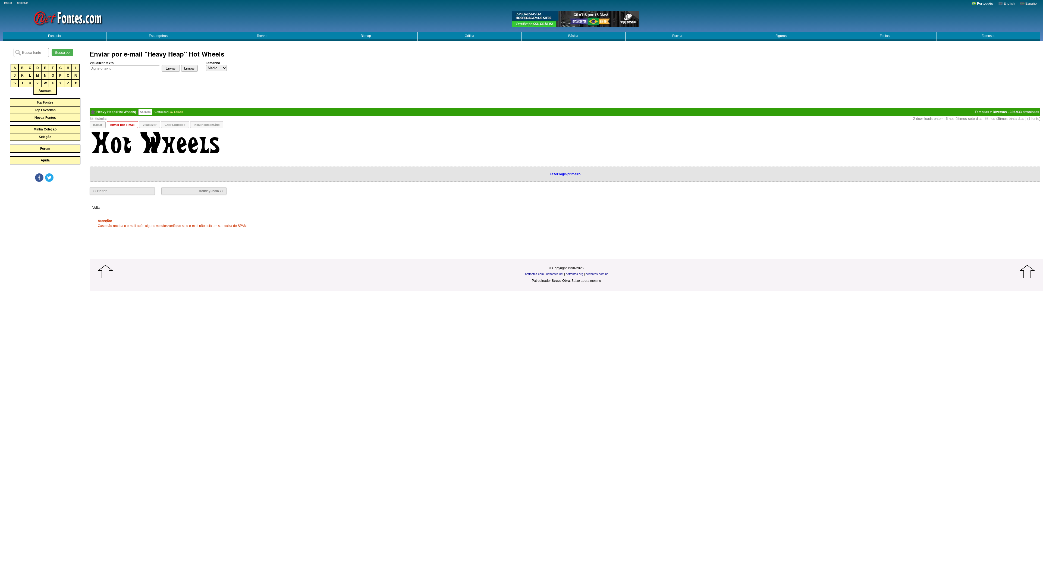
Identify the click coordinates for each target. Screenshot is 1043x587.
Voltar (96, 208)
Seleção (45, 137)
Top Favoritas (45, 110)
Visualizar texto (102, 63)
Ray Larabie (176, 111)
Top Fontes (45, 102)
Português (984, 3)
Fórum (45, 149)
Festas (885, 36)
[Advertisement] (44, 223)
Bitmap (366, 36)
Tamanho (213, 63)
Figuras (781, 36)
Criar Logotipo (175, 124)
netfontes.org (574, 274)
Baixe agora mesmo (586, 281)
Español (1031, 3)
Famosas (988, 36)
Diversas (1000, 112)
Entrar (8, 2)
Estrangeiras (158, 36)
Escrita (677, 36)
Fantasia (54, 36)
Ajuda (45, 160)
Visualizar (149, 124)
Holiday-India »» (211, 191)
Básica (573, 36)
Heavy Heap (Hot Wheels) (116, 112)
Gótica (469, 36)
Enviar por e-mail (122, 124)
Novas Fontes (45, 118)
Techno (262, 36)
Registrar (22, 2)
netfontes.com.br (597, 274)
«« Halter (100, 191)
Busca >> (62, 53)
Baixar (97, 124)
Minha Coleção (45, 129)
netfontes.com (534, 274)
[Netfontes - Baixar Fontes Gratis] (68, 18)
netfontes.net (554, 274)
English (1009, 3)
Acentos (45, 91)
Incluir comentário (207, 124)
